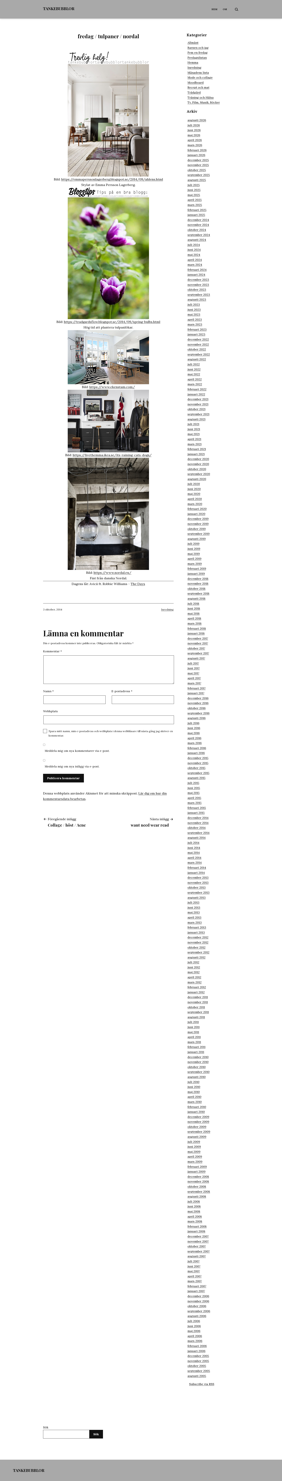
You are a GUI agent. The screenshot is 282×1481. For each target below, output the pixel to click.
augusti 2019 (197, 539)
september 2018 (198, 593)
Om (225, 9)
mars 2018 (195, 623)
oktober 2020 (197, 469)
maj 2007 (194, 1271)
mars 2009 (195, 1161)
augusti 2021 (196, 419)
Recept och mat (198, 87)
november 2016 (198, 703)
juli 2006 (194, 1321)
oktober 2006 (197, 1306)
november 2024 (198, 225)
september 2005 (199, 1371)
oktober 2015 (196, 768)
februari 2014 (197, 867)
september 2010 (199, 1072)
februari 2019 (197, 568)
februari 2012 (197, 987)
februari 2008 (197, 1226)
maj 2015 (194, 793)
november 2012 (198, 942)
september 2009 (199, 1131)
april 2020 (195, 499)
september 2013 (199, 892)
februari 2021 (197, 449)
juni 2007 (194, 1266)
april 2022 (195, 379)
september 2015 (198, 773)
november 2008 (198, 1181)
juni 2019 (194, 549)
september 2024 (199, 235)
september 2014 (199, 833)
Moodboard (196, 82)
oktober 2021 (196, 409)
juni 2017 (194, 668)
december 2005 (198, 1356)
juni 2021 (194, 429)
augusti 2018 (196, 598)
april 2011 (194, 1037)
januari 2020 (196, 514)
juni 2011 (194, 1027)
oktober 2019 (197, 529)
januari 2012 (196, 992)
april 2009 (195, 1156)
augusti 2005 (197, 1376)
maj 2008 (194, 1211)
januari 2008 (196, 1231)
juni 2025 (194, 190)
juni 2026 (194, 130)
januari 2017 (196, 693)
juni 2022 (194, 369)
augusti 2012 (196, 957)
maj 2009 (194, 1151)
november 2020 (198, 464)
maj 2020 (194, 494)
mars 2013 (195, 922)
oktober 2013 (197, 887)
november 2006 (198, 1301)
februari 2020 (197, 509)
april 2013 (194, 917)
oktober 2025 (197, 170)
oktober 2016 (197, 708)
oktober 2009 (197, 1127)
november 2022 (198, 344)
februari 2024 (197, 270)
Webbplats (50, 711)
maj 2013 (194, 912)
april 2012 (194, 977)
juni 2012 (194, 967)
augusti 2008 (197, 1196)
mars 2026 (195, 145)
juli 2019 (193, 543)
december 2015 (198, 758)
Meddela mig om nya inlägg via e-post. (72, 766)
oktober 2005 (197, 1366)
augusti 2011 (196, 1017)
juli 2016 (193, 723)
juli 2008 (194, 1201)
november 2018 (198, 583)
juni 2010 (194, 1087)
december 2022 (198, 339)
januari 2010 (196, 1112)
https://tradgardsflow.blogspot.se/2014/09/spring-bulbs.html (112, 322)
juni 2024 (194, 249)
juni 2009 (194, 1146)
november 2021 (198, 404)
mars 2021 (195, 444)
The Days (138, 584)
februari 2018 (197, 628)
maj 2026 (194, 135)
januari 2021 (196, 454)
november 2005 (198, 1361)
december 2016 (198, 698)
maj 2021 (194, 434)
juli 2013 (193, 902)
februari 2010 (197, 1107)
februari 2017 (197, 688)
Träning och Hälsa (201, 97)
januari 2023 (196, 334)
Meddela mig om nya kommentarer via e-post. (77, 751)
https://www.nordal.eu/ (112, 573)
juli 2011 (193, 1022)
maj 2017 (193, 673)
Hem (215, 9)
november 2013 (198, 882)
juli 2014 (193, 842)
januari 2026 (196, 155)
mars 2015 (195, 803)
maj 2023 (194, 314)
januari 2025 (196, 215)
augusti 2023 (197, 299)
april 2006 (195, 1336)
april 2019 (194, 558)
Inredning (167, 609)
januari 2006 (196, 1351)
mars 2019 (195, 563)
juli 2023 (194, 304)
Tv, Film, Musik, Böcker (204, 102)
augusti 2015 (196, 778)
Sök (45, 1427)
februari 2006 (197, 1346)
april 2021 (194, 439)
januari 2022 (196, 394)
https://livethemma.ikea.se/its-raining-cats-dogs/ (112, 455)
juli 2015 (193, 783)
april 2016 (194, 738)
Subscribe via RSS (201, 1384)
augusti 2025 (197, 180)
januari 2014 (196, 872)
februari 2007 (197, 1286)
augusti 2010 (197, 1077)
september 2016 (199, 713)
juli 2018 (193, 603)
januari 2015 (196, 813)
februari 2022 (197, 389)
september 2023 (199, 294)
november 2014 (198, 823)
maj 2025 (194, 195)
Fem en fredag (198, 52)
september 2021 (198, 414)
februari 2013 (197, 927)
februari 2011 (196, 1047)
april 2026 (195, 140)
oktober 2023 (197, 289)
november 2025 (198, 165)
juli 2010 (193, 1082)
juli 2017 (193, 663)
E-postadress (121, 691)
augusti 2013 (197, 897)
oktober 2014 (197, 828)
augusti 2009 (197, 1136)
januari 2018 (196, 633)
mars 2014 (195, 862)
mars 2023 (195, 324)
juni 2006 (194, 1326)
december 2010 (198, 1057)
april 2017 (194, 678)
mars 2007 (195, 1281)
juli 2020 (194, 484)
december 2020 (198, 459)
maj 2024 (194, 255)
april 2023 (195, 319)
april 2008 (195, 1216)
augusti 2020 (197, 479)
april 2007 (195, 1276)
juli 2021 (193, 424)
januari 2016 (196, 753)
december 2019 (198, 519)
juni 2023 (194, 309)
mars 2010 (195, 1102)
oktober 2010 (197, 1067)
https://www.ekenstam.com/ (112, 387)
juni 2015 (194, 788)
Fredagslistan (197, 57)
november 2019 (198, 524)
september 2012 (198, 952)
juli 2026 (194, 125)
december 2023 (198, 279)
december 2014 (198, 818)
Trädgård (194, 92)
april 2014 (194, 857)
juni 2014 (194, 848)
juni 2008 (194, 1206)
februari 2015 (197, 808)
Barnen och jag (198, 48)
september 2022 (199, 354)
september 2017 (198, 653)
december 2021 (198, 399)
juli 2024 (194, 245)
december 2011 (198, 997)
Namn (48, 691)
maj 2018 (194, 613)
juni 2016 (194, 728)
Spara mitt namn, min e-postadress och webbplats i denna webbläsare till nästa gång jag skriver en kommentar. (111, 733)
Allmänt (193, 42)
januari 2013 (196, 932)
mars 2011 (194, 1042)
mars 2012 (195, 982)
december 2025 (198, 160)
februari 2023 (197, 329)
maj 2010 (194, 1092)
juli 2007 (194, 1261)
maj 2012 (194, 972)
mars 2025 (195, 205)
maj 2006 (194, 1331)
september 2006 (199, 1311)
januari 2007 (196, 1291)
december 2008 (198, 1176)
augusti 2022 (197, 359)
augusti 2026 (197, 120)
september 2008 (199, 1191)
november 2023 (198, 284)
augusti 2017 (196, 658)
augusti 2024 (197, 240)
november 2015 (198, 763)
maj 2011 (193, 1032)
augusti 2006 (197, 1316)
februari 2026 (197, 150)
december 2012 (198, 937)
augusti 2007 (197, 1256)
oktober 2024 (197, 230)
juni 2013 (194, 907)
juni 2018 (194, 608)
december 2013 (198, 877)
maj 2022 (194, 374)
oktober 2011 (196, 1007)
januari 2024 (196, 274)
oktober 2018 (196, 588)
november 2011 (198, 1002)
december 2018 (198, 578)
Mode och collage (200, 77)
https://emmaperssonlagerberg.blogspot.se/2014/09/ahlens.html (112, 179)
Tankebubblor (58, 8)
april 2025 (195, 200)
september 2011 (198, 1012)
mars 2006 (195, 1341)
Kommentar (52, 651)
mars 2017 (194, 683)
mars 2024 (195, 264)
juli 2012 (193, 962)
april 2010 (194, 1097)
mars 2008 (195, 1221)
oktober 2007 (197, 1246)
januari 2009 (196, 1171)
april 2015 (194, 798)
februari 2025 (197, 210)
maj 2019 (194, 554)
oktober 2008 (197, 1186)
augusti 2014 (197, 837)
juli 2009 (194, 1142)
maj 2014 (194, 852)
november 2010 (198, 1062)
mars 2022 (195, 384)
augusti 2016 (197, 718)
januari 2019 (196, 573)
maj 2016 (194, 733)
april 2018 (194, 618)
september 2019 (199, 534)
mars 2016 (195, 743)
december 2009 (198, 1117)
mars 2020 (195, 504)
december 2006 (198, 1296)
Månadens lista (198, 72)
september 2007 (199, 1251)
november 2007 (198, 1241)
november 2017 (198, 643)
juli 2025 (194, 185)
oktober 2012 (196, 947)
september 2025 (199, 175)
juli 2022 (194, 364)
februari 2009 (197, 1166)
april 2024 (195, 260)
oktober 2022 (197, 349)
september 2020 (199, 474)
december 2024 (198, 220)
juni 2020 (194, 489)
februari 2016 (197, 748)
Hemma (193, 62)
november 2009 (198, 1121)
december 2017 (198, 638)
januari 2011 (196, 1052)
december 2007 (198, 1236)
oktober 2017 (196, 648)
